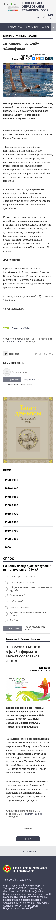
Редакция (25, 56)
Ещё (28, 839)
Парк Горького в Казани (22, 576)
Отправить (12, 379)
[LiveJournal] (51, 58)
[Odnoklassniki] (38, 17)
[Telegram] (42, 58)
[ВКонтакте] (33, 58)
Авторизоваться (30, 379)
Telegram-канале (15, 341)
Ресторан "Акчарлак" (20, 607)
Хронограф (32, 27)
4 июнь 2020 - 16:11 (22, 59)
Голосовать (13, 628)
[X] (47, 58)
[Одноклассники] (38, 58)
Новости (32, 35)
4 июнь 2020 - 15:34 (40, 670)
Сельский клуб (17, 595)
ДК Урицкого (16, 620)
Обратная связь (28, 851)
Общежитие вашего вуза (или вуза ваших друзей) (31, 588)
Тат (50, 19)
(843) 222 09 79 (22, 879)
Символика (15, 27)
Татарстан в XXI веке (22, 328)
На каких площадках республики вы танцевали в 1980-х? (27, 567)
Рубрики (20, 35)
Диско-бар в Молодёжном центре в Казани (28, 614)
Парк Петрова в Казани (22, 582)
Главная (8, 35)
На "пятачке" (16, 601)
